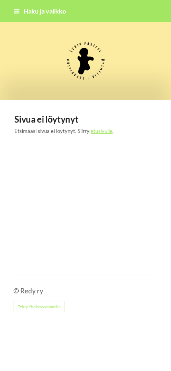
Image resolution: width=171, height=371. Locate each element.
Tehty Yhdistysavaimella (39, 306)
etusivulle (102, 131)
